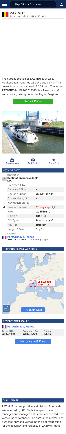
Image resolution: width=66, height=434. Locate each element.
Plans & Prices (33, 101)
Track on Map (33, 309)
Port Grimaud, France (20, 236)
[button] (61, 4)
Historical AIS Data (33, 341)
